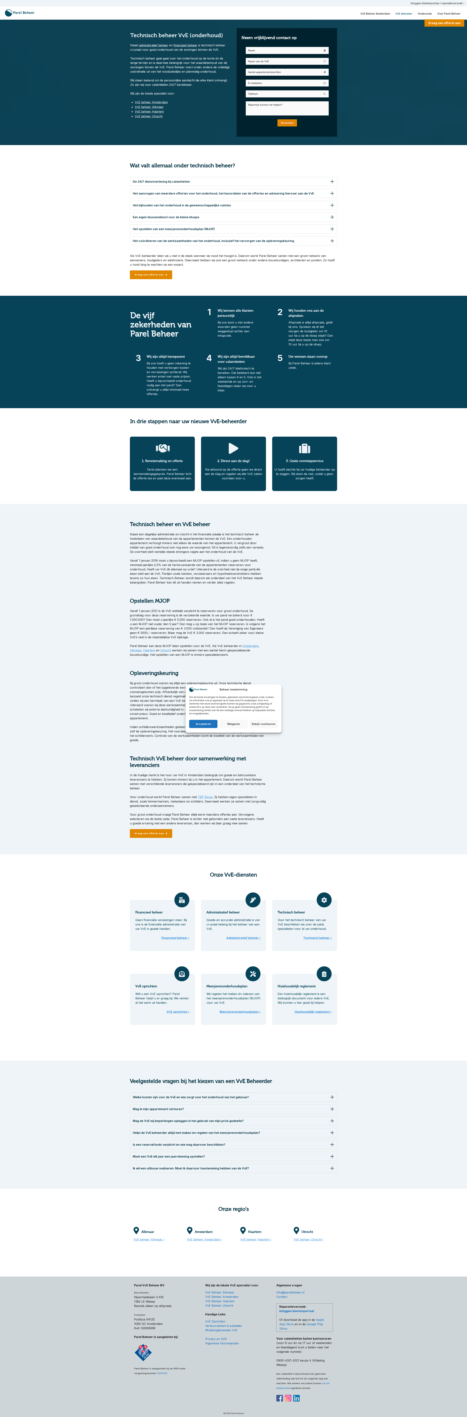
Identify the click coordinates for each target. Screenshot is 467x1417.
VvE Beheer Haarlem (219, 1301)
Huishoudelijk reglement (297, 986)
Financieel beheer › (175, 938)
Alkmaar (135, 650)
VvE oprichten (146, 986)
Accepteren (203, 724)
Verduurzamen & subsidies (223, 1326)
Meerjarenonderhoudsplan (227, 986)
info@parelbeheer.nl (290, 1292)
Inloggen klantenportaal (296, 1311)
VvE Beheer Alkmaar (219, 1292)
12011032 (162, 1373)
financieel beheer (185, 45)
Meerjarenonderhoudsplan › (240, 1012)
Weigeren (233, 724)
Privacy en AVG (216, 1339)
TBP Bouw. (205, 797)
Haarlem (149, 650)
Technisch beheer (291, 912)
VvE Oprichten (215, 1321)
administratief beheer (153, 45)
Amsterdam (250, 646)
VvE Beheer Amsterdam (221, 1297)
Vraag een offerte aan (444, 23)
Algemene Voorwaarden (222, 1343)
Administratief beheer (223, 912)
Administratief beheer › (243, 938)
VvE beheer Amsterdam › (204, 1239)
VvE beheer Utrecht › (308, 1239)
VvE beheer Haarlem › (255, 1239)
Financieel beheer (149, 912)
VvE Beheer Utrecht (219, 1305)
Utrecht (165, 650)
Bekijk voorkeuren (263, 724)
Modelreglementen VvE (221, 1330)
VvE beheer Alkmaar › (149, 1239)
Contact (281, 1297)
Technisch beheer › (317, 938)
